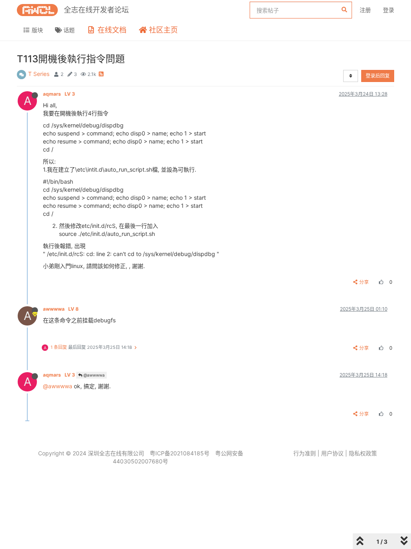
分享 (364, 282)
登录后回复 (378, 76)
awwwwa (61, 309)
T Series (38, 73)
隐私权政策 (363, 453)
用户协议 (332, 453)
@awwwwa (93, 375)
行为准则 (304, 453)
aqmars (59, 94)
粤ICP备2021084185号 (180, 453)
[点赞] (380, 281)
